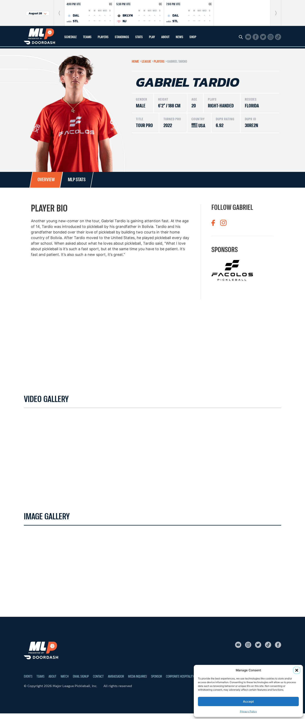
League (146, 61)
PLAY (152, 37)
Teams (40, 676)
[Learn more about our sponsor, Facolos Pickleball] (232, 270)
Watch (65, 676)
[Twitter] (263, 37)
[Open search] (241, 37)
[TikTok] (278, 37)
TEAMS (87, 37)
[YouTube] (248, 37)
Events (28, 676)
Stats (139, 37)
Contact (98, 676)
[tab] (46, 180)
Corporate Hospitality (180, 676)
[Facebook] (256, 37)
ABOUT (165, 37)
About (52, 676)
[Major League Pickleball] (39, 36)
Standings (122, 37)
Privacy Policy (248, 711)
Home (135, 61)
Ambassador (116, 676)
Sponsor (156, 676)
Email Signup (81, 676)
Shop (192, 37)
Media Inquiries (137, 676)
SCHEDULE (70, 37)
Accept (248, 701)
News (179, 37)
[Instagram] (270, 37)
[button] (297, 670)
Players (103, 37)
